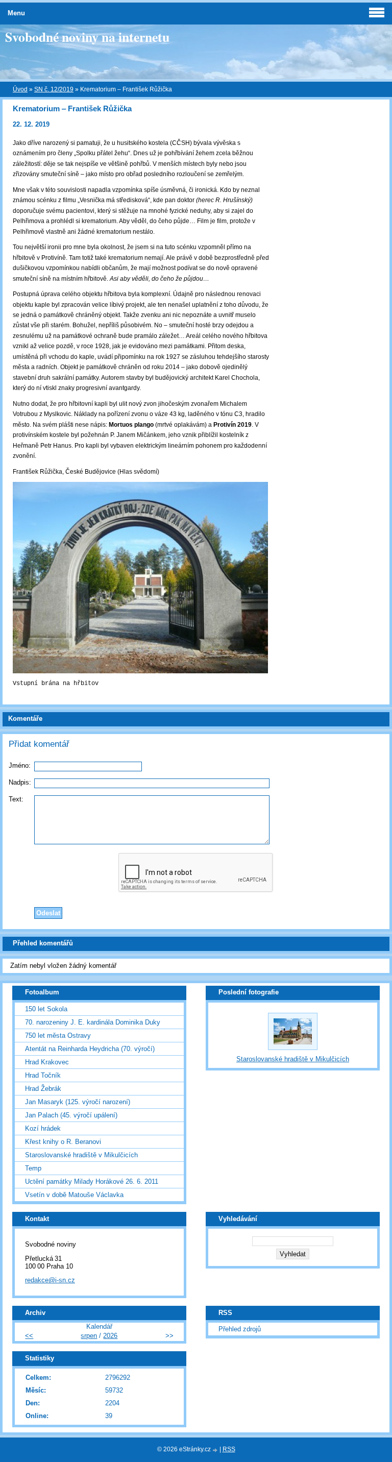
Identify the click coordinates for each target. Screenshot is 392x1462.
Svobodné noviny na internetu (87, 36)
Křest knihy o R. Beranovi (63, 1142)
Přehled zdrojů (239, 1329)
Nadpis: (20, 782)
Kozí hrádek (43, 1128)
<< (29, 1335)
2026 (110, 1335)
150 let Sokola (46, 1009)
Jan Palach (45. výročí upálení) (71, 1115)
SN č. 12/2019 (54, 89)
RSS (229, 1449)
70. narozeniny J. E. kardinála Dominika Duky (92, 1022)
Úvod (20, 89)
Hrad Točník (43, 1075)
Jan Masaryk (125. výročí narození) (77, 1102)
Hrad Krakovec (47, 1062)
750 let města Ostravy (58, 1035)
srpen (89, 1335)
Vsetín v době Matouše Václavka (74, 1195)
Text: (16, 799)
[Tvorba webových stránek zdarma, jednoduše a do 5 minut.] (215, 1450)
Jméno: (20, 765)
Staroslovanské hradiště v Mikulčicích (81, 1155)
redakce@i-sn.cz (50, 1280)
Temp (33, 1168)
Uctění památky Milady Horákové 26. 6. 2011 (91, 1181)
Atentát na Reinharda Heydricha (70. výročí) (90, 1049)
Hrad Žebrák (43, 1088)
